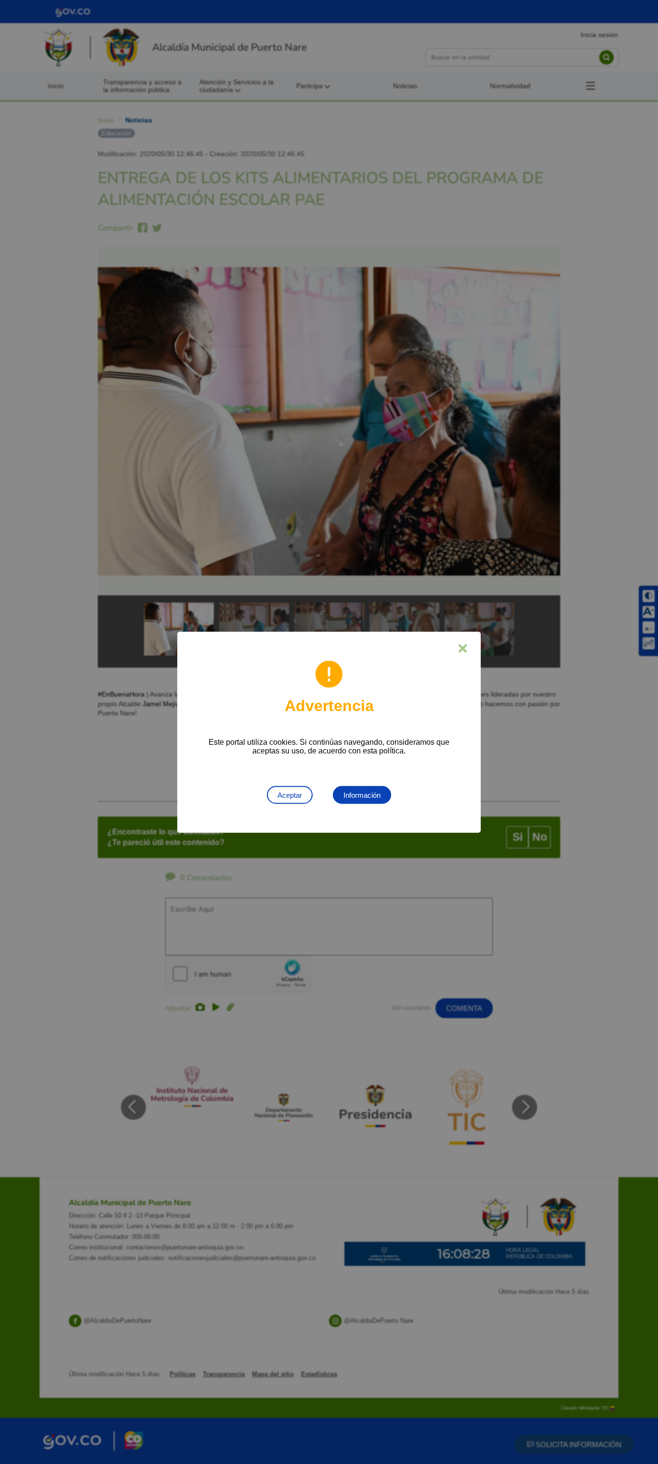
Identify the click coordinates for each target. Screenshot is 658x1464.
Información (362, 795)
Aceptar (289, 795)
